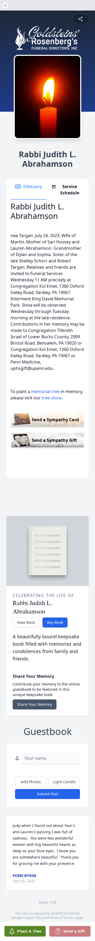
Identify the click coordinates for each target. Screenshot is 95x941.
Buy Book (55, 622)
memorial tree (45, 391)
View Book (26, 622)
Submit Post (47, 793)
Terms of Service (62, 917)
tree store (51, 398)
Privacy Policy (32, 917)
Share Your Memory (34, 704)
